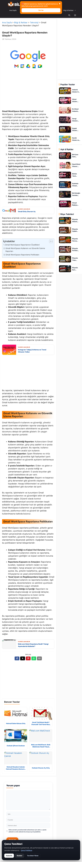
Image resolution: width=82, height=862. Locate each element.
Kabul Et (9, 856)
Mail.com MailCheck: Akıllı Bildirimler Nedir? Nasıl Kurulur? (40, 746)
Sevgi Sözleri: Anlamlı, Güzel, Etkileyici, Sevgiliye (75, 120)
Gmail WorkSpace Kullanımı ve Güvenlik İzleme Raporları (25, 249)
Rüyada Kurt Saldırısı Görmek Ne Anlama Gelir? (76, 269)
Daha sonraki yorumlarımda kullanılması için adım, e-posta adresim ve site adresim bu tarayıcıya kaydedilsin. (27, 831)
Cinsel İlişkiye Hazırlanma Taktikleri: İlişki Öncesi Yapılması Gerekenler (76, 204)
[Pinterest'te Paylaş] (28, 658)
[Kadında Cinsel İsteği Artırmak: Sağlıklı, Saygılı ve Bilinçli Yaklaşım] (65, 184)
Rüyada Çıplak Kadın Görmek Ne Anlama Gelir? (76, 230)
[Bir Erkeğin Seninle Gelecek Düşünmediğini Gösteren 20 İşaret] (65, 194)
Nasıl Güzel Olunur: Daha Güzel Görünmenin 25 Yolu (76, 165)
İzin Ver (41, 10)
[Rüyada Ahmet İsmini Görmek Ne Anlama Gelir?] (65, 220)
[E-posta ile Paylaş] (39, 658)
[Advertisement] (28, 93)
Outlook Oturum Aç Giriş (41, 768)
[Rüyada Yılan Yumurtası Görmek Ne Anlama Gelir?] (65, 259)
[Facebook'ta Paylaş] (17, 658)
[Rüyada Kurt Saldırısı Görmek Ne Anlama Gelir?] (65, 268)
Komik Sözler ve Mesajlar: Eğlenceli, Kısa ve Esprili (75, 139)
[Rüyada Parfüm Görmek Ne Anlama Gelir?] (65, 249)
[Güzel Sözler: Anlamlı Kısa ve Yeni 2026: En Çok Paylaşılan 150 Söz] (65, 100)
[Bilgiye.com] (17, 4)
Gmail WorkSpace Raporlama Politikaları (22, 255)
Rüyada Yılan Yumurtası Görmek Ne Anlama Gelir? (76, 259)
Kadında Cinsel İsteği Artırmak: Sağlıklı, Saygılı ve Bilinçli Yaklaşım (75, 185)
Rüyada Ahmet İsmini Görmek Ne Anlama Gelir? (76, 220)
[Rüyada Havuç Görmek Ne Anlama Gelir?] (65, 239)
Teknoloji (34, 22)
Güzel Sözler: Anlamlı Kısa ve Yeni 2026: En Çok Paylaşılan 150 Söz (76, 100)
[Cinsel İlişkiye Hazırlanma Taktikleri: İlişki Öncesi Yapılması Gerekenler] (65, 204)
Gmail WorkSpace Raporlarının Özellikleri (22, 245)
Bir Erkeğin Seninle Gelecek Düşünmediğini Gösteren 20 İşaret (76, 194)
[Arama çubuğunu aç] (69, 15)
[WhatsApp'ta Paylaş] (33, 658)
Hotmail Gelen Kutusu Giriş (15, 723)
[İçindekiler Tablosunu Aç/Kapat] (50, 241)
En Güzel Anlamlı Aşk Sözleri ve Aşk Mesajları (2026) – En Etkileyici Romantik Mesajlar (76, 110)
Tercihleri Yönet (32, 856)
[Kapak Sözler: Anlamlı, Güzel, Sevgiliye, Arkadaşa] (65, 129)
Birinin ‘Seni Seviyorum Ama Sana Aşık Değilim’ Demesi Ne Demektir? (76, 175)
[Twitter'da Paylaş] (22, 658)
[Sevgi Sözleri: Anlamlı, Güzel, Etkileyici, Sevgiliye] (65, 119)
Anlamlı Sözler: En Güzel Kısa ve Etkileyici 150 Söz (76, 91)
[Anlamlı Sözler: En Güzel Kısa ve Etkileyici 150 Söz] (65, 90)
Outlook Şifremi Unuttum (16, 746)
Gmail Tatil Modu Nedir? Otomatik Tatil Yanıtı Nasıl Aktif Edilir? (40, 723)
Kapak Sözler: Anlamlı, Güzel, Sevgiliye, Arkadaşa (75, 129)
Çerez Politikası (26, 850)
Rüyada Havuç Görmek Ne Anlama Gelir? (76, 240)
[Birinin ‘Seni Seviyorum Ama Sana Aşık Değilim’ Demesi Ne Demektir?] (65, 175)
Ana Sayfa (12, 10)
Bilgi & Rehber (68, 10)
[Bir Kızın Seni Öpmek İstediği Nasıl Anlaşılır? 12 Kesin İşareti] (65, 155)
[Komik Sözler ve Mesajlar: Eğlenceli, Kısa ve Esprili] (65, 139)
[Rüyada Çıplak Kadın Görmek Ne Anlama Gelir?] (65, 230)
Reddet (19, 856)
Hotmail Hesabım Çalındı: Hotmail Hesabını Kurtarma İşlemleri (16, 768)
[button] (75, 15)
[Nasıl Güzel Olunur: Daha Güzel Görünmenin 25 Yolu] (65, 165)
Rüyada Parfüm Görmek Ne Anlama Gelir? (76, 249)
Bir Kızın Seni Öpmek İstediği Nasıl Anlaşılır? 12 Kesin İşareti (75, 156)
